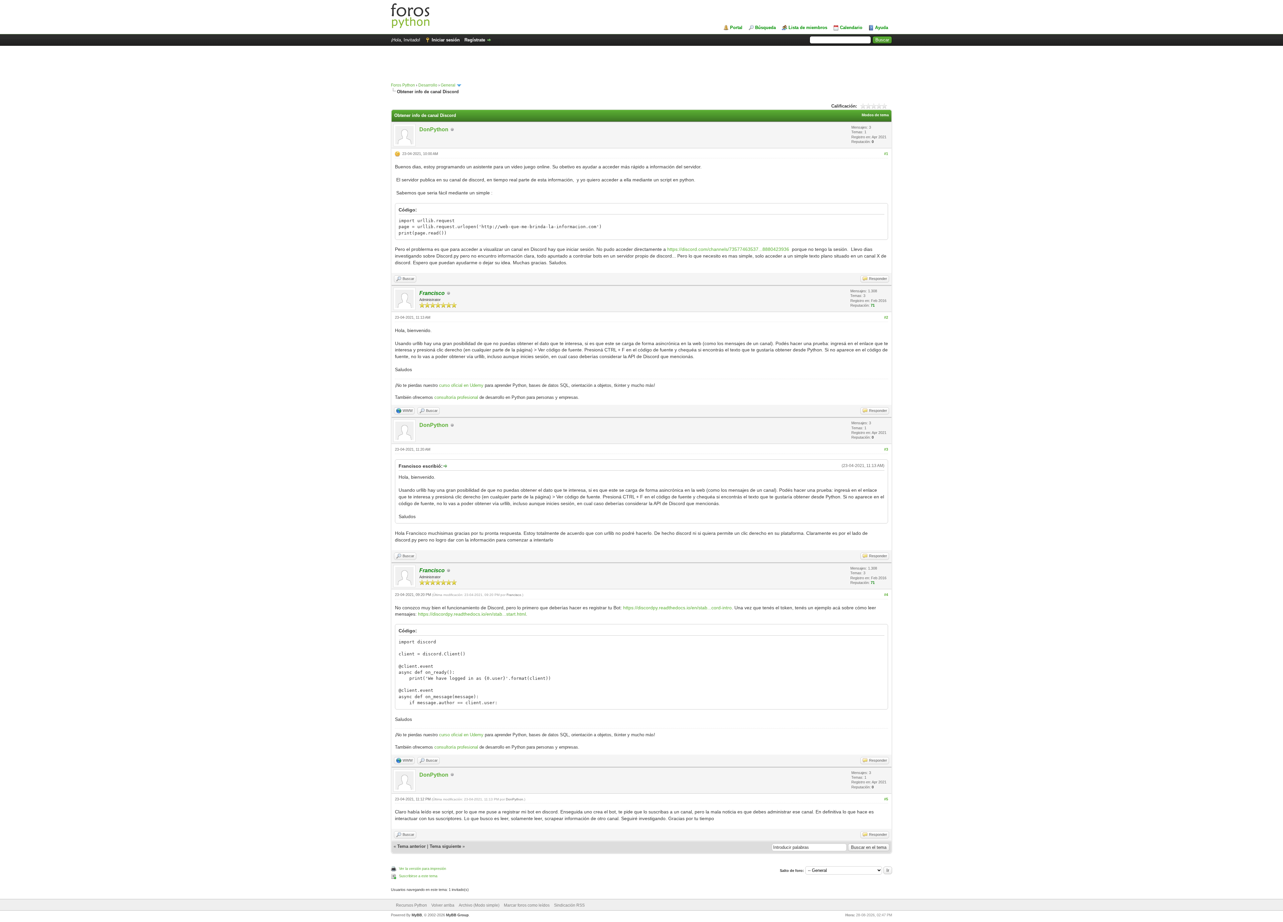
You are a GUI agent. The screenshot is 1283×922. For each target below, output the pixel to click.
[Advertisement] (641, 67)
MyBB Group (457, 915)
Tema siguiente (445, 846)
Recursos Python (411, 905)
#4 (886, 595)
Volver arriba (442, 905)
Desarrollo (427, 85)
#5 (886, 799)
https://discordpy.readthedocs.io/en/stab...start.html (472, 614)
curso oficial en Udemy (461, 385)
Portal (736, 27)
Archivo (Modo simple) (479, 905)
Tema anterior (411, 846)
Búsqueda (765, 27)
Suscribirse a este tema (418, 876)
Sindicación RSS (569, 905)
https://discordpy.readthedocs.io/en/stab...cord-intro (677, 607)
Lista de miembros (808, 27)
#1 (886, 154)
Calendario (851, 27)
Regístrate (474, 39)
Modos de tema (875, 115)
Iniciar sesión (446, 39)
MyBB (417, 915)
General (448, 85)
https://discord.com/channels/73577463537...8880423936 (728, 249)
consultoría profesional (456, 397)
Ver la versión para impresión (422, 869)
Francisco (514, 595)
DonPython (433, 129)
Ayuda (881, 27)
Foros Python (403, 85)
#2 (886, 317)
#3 (886, 449)
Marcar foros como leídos (527, 905)
